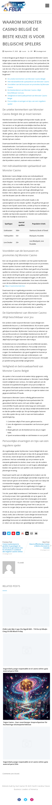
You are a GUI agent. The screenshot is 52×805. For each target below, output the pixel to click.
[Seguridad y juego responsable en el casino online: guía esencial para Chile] (26, 665)
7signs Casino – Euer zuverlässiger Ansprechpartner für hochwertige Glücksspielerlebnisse (25, 723)
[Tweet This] (9, 533)
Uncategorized (41, 51)
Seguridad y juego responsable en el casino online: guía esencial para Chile (25, 670)
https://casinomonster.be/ (15, 286)
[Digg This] (27, 533)
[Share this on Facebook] (4, 533)
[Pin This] (13, 533)
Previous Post (13, 547)
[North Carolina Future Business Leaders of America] (14, 12)
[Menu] (47, 5)
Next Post (39, 545)
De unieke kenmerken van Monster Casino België (26, 79)
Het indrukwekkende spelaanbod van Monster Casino (28, 81)
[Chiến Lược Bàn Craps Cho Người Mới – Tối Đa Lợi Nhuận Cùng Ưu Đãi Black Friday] (26, 625)
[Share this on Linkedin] (18, 533)
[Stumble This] (22, 533)
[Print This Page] (36, 533)
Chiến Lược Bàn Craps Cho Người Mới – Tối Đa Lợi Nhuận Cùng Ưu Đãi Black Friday (25, 630)
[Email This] (31, 533)
